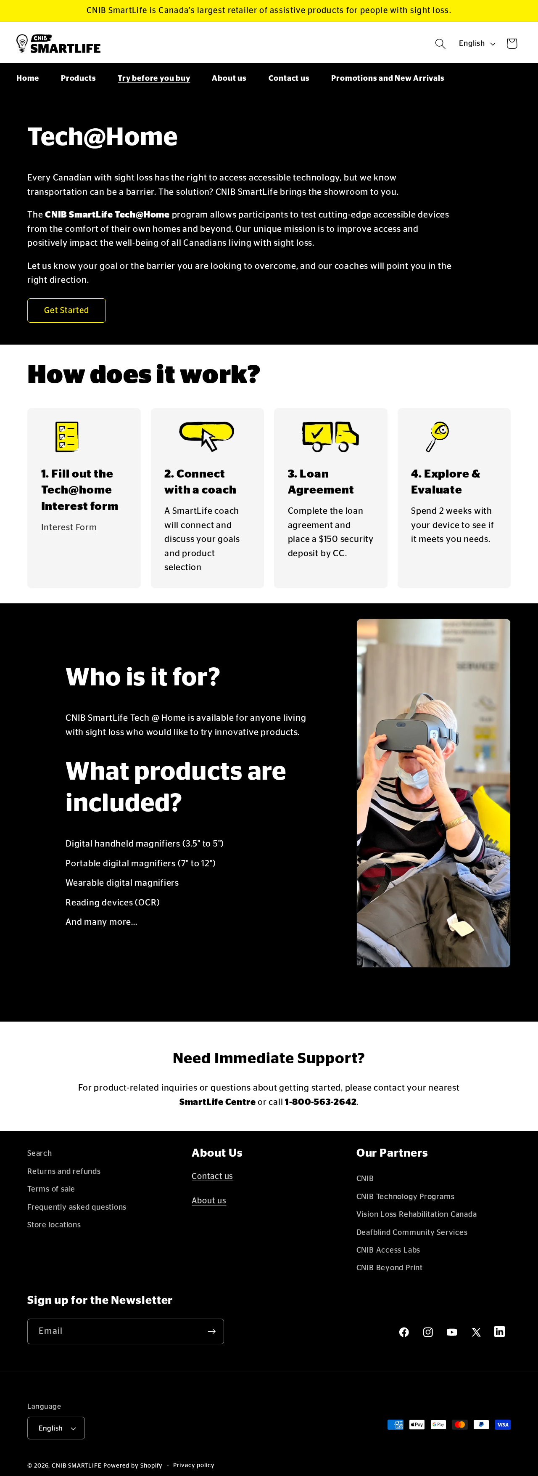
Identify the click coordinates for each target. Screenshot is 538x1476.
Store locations (54, 1225)
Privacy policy (194, 1465)
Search (39, 1153)
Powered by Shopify (133, 1466)
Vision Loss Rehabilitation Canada (416, 1214)
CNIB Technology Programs (405, 1197)
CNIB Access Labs (388, 1250)
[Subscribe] (212, 1331)
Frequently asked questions (77, 1207)
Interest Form (69, 527)
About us (209, 1201)
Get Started (66, 310)
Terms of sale (51, 1189)
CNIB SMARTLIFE (77, 1466)
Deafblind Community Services (412, 1233)
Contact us (212, 1176)
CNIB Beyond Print (389, 1268)
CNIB (365, 1179)
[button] (441, 44)
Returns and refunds (64, 1172)
